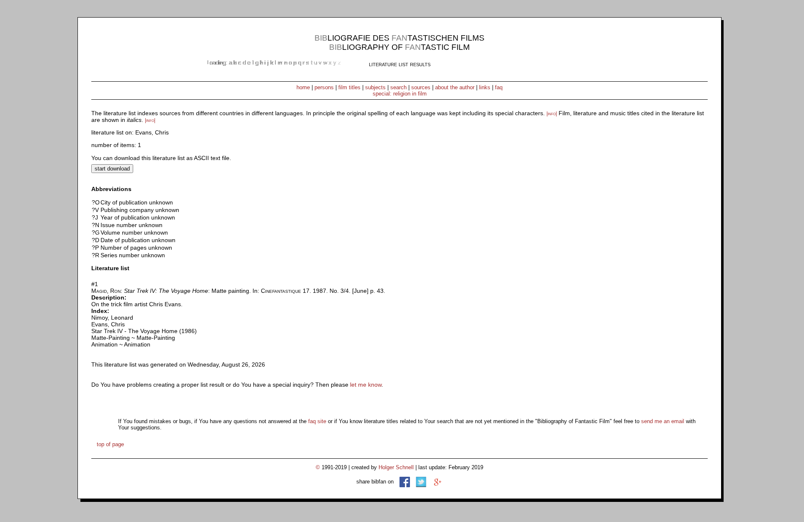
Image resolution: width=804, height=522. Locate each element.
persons (324, 87)
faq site (317, 421)
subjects (375, 87)
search (398, 87)
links (484, 87)
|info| (551, 113)
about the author (454, 87)
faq (498, 87)
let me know (365, 384)
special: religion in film (400, 93)
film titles (349, 87)
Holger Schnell (396, 467)
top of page (110, 444)
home (303, 87)
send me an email (662, 421)
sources (420, 87)
